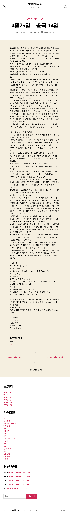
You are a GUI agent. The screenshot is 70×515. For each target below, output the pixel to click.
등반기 (41, 19)
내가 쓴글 (6, 426)
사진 (4, 436)
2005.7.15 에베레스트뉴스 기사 (19, 472)
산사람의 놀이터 (35, 4)
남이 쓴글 (6, 421)
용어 (4, 451)
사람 (4, 433)
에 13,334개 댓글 (49, 32)
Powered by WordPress (29, 510)
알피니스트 (7, 449)
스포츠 (5, 444)
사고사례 (6, 431)
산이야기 (6, 441)
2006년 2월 (7, 397)
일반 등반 (6, 454)
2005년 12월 (7, 402)
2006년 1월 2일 (34, 32)
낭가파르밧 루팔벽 (32, 19)
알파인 (5, 446)
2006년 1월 (7, 400)
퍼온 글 (5, 459)
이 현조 (22, 32)
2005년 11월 (7, 405)
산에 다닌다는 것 (9, 438)
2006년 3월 (7, 395)
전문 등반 (6, 456)
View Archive (15, 345)
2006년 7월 (7, 392)
